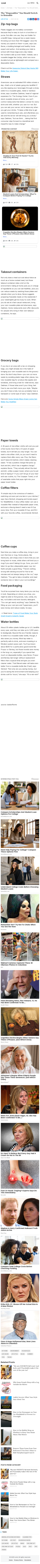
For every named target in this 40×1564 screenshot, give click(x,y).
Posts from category (11, 1465)
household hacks (24, 1540)
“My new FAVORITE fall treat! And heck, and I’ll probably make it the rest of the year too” (26, 1368)
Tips (3, 1357)
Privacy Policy (18, 1560)
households (26, 1351)
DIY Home (4, 1351)
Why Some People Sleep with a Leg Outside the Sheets (26, 1383)
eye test (13, 1540)
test (30, 1546)
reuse (23, 1354)
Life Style (9, 8)
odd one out (31, 1543)
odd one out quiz (7, 1546)
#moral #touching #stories (11, 1537)
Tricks (9, 1357)
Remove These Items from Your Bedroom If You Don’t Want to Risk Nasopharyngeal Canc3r (25, 1450)
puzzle (18, 1546)
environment (14, 1351)
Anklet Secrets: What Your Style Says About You (25, 1398)
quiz (24, 1546)
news (22, 1543)
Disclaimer (27, 1560)
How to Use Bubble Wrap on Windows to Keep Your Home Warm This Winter (24, 1432)
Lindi (3, 3)
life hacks (5, 1354)
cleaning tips (27, 1537)
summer (30, 1354)
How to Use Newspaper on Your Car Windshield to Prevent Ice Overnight (25, 1414)
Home (3, 8)
